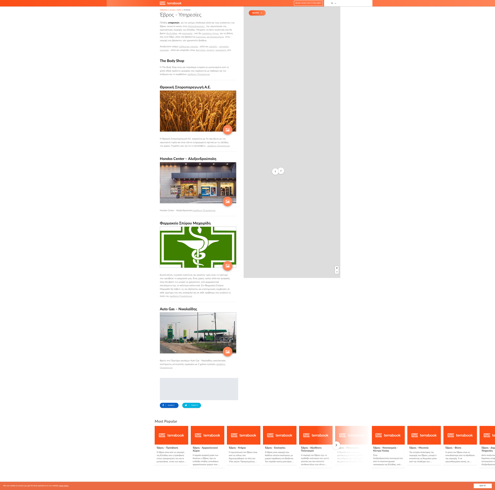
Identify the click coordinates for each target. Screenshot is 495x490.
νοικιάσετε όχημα (210, 33)
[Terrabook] (171, 4)
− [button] (337, 271)
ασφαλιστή (221, 50)
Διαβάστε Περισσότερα (199, 74)
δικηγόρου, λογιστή (205, 50)
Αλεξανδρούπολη (196, 26)
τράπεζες (213, 46)
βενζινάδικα (171, 33)
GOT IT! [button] (483, 486)
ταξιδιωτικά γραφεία (188, 46)
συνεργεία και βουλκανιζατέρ (210, 37)
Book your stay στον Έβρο (308, 3)
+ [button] (337, 268)
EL (332, 3)
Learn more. (64, 486)
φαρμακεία (187, 33)
